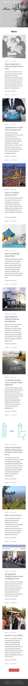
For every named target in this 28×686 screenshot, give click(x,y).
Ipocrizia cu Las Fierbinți (14, 635)
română (7, 61)
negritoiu (7, 160)
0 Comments (13, 160)
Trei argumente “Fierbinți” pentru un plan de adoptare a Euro (14, 576)
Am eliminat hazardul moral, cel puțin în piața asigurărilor (13, 382)
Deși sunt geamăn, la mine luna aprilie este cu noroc (14, 66)
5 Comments (13, 602)
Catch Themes (20, 683)
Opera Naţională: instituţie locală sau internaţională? (12, 319)
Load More (14, 670)
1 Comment (13, 221)
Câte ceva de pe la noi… (13, 515)
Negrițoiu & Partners (10, 2)
